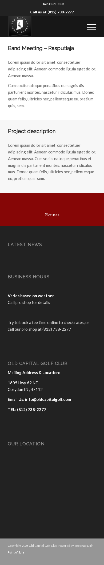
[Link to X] (76, 558)
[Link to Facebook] (68, 558)
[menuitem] (53, 4)
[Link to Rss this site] (92, 558)
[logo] (43, 26)
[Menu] (89, 26)
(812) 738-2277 (60, 12)
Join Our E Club (53, 4)
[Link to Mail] (84, 558)
